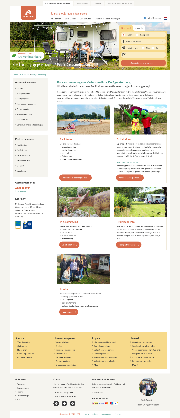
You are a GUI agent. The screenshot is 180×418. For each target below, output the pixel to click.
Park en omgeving (24, 138)
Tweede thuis (82, 3)
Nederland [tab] (126, 28)
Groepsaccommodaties (66, 365)
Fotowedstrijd (23, 395)
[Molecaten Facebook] (56, 403)
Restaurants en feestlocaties (120, 3)
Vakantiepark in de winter (143, 357)
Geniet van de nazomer (142, 342)
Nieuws (20, 392)
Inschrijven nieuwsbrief (65, 396)
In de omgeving (69, 221)
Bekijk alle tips (68, 245)
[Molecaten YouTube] (72, 403)
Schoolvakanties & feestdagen (107, 18)
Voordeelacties (23, 342)
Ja (157, 48)
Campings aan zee (101, 353)
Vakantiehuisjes (62, 342)
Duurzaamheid (23, 388)
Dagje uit (98, 3)
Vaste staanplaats (24, 114)
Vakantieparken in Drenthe (105, 357)
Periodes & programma (129, 177)
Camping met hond (102, 346)
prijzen (94, 414)
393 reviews (20, 191)
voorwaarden (106, 414)
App (18, 399)
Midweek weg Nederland (105, 342)
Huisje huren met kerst (142, 353)
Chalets (59, 346)
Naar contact (67, 312)
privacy (86, 414)
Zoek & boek (70, 18)
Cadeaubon (22, 346)
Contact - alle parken (64, 392)
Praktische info (126, 221)
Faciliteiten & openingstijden (74, 177)
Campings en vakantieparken (57, 3)
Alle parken (56, 18)
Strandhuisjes (61, 353)
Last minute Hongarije (141, 361)
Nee (148, 48)
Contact (64, 289)
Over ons (20, 384)
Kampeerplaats (23, 93)
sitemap (118, 414)
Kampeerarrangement (26, 104)
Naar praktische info (128, 245)
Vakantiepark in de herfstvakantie (146, 350)
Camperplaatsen (63, 361)
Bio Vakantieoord (24, 357)
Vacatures (21, 171)
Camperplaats (23, 98)
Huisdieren (22, 350)
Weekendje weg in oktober (143, 346)
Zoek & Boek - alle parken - (142, 63)
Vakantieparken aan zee (104, 350)
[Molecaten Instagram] (64, 403)
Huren (129, 35)
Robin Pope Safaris (25, 353)
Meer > (97, 365)
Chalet (20, 88)
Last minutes (85, 18)
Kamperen (144, 35)
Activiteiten (124, 139)
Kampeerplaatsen (63, 357)
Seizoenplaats (23, 109)
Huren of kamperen (25, 82)
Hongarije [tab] (138, 28)
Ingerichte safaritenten (65, 350)
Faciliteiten (66, 139)
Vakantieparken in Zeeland (105, 361)
